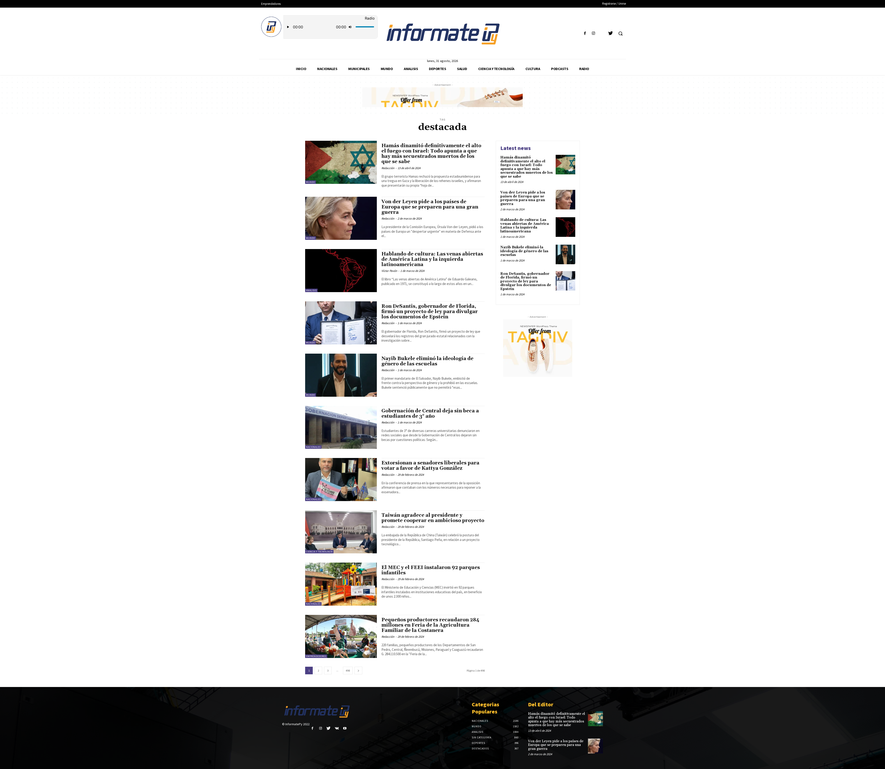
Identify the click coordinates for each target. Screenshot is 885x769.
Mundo (310, 182)
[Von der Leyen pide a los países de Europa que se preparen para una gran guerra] (341, 218)
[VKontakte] (337, 728)
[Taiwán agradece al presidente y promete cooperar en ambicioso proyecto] (341, 531)
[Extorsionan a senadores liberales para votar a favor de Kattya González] (341, 479)
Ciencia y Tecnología (319, 551)
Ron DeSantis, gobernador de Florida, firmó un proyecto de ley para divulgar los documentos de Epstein (429, 311)
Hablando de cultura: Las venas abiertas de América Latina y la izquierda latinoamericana (432, 259)
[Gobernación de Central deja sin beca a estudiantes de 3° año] (341, 427)
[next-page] (358, 670)
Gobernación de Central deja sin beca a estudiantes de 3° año (430, 413)
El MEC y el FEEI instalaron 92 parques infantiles (430, 570)
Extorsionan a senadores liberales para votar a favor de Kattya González (430, 465)
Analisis (311, 290)
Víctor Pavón (389, 271)
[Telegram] (602, 33)
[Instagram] (593, 33)
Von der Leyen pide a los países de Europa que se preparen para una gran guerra (429, 207)
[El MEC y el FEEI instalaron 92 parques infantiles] (341, 584)
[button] (620, 33)
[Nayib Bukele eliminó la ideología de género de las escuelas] (341, 375)
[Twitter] (611, 33)
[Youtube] (345, 728)
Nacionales (313, 447)
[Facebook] (585, 33)
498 (348, 670)
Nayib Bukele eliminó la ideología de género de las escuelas (427, 361)
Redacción (387, 168)
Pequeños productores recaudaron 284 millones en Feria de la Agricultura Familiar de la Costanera (430, 625)
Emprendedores (316, 656)
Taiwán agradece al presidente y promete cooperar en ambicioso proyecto (432, 518)
